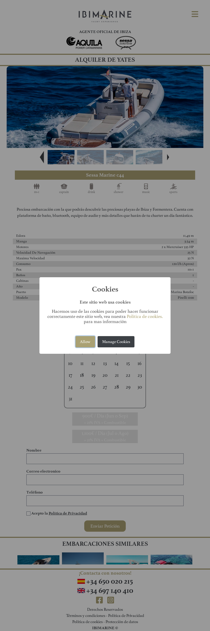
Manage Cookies (116, 341)
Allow (85, 341)
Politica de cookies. (145, 316)
